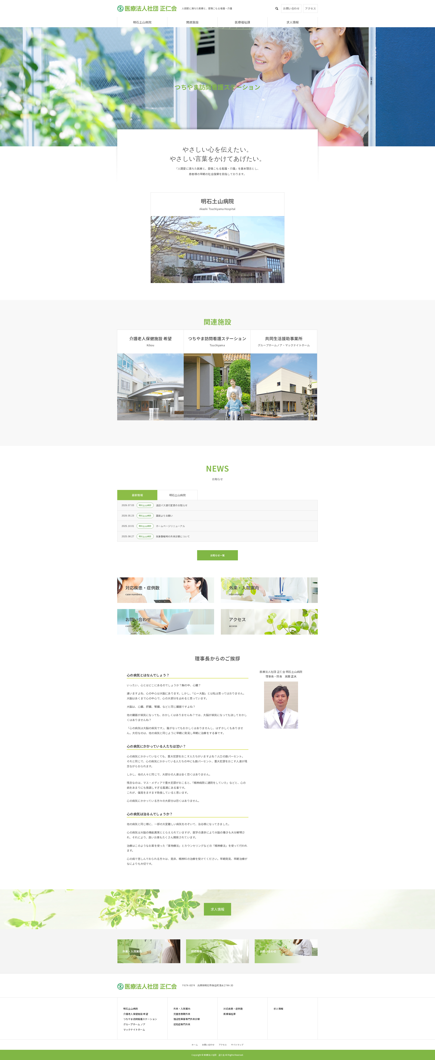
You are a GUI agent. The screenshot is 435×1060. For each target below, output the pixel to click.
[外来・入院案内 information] (269, 600)
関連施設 (192, 22)
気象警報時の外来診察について (173, 536)
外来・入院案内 (181, 1008)
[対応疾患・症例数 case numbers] (165, 600)
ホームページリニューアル (170, 526)
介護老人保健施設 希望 (135, 1014)
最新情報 (137, 495)
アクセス (310, 8)
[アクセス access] (269, 632)
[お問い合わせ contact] (165, 632)
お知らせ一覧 (217, 555)
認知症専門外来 (181, 1024)
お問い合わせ (291, 8)
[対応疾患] (217, 961)
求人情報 (292, 22)
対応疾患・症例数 (233, 1008)
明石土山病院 (142, 22)
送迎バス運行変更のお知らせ (172, 505)
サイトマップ (237, 1044)
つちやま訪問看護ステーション (140, 1019)
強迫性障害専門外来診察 (186, 1019)
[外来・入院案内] (148, 961)
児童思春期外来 (181, 1014)
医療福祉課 (242, 22)
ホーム (195, 1044)
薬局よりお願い (164, 515)
